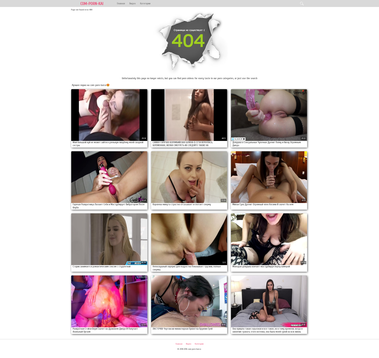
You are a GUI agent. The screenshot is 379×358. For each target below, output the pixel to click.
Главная (121, 3)
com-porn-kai (91, 3)
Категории (145, 3)
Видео (132, 3)
